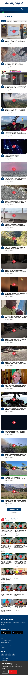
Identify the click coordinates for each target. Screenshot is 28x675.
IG (9, 655)
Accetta (13, 672)
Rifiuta (5, 672)
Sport (15, 21)
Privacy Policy (5, 668)
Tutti (3, 21)
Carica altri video (14, 509)
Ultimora (9, 21)
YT (13, 655)
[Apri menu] (2, 9)
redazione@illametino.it (6, 640)
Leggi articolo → (8, 44)
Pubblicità (3, 647)
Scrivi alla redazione (6, 645)
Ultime (20, 21)
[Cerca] (22, 8)
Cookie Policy (4, 660)
